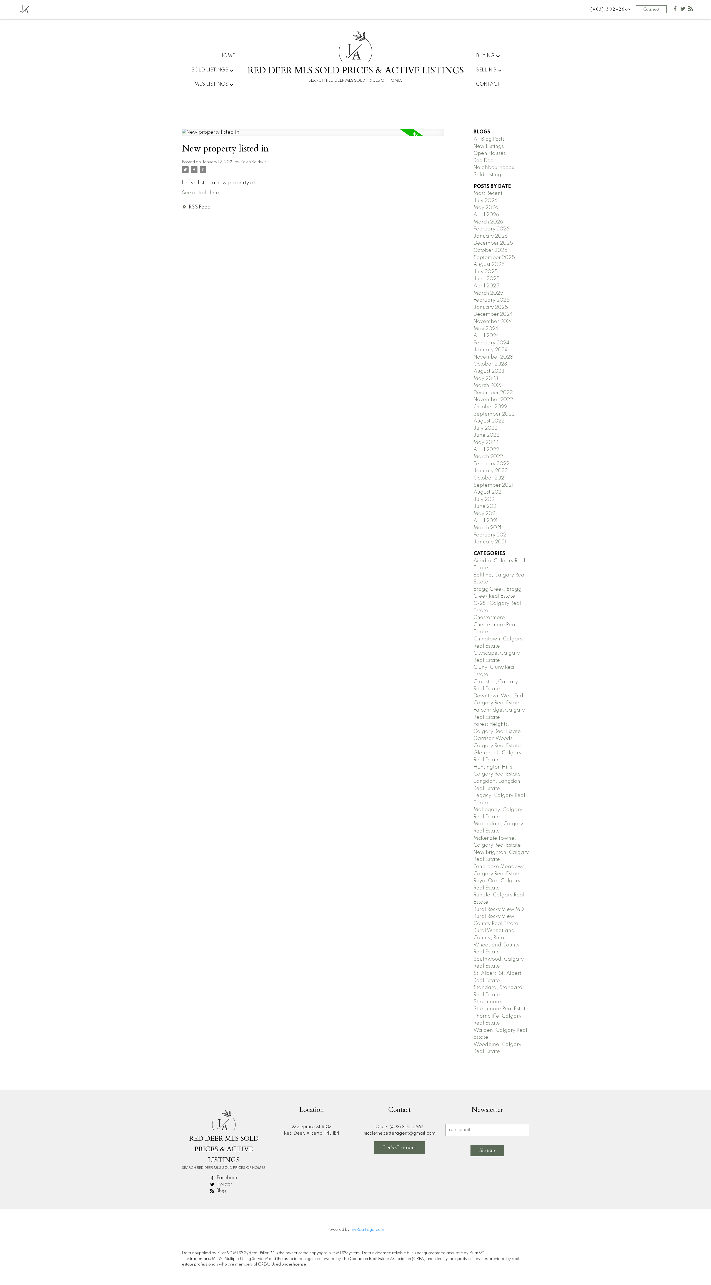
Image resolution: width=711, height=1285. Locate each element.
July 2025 (486, 271)
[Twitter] (682, 10)
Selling (486, 70)
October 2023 (490, 364)
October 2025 (490, 250)
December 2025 (493, 243)
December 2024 (493, 314)
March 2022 (488, 456)
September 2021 (493, 485)
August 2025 (489, 264)
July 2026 (485, 200)
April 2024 (486, 335)
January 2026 (491, 236)
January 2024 (491, 349)
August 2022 (489, 421)
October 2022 (490, 406)
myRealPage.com (367, 1230)
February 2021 (491, 535)
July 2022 (485, 428)
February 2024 (491, 343)
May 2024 (486, 328)
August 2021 (488, 492)
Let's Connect (399, 1147)
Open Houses (490, 153)
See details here (201, 192)
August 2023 (489, 371)
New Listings (489, 146)
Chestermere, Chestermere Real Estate (495, 624)
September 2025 (494, 257)
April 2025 (486, 286)
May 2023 (486, 378)
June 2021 (486, 506)
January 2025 (491, 307)
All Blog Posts (489, 139)
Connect (651, 9)
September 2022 (494, 414)
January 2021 (490, 542)
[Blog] (690, 10)
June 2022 (486, 435)
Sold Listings (489, 174)
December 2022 (493, 392)
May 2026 (486, 207)
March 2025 (488, 293)
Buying (485, 55)
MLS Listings (211, 84)
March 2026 (488, 222)
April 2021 (485, 520)
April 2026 (486, 214)
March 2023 (488, 385)
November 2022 (493, 399)
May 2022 (486, 442)
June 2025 (487, 278)
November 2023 (493, 357)
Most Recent (488, 193)
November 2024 (493, 321)
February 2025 (492, 300)
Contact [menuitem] (488, 84)
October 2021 (489, 478)
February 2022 (491, 463)
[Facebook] (675, 10)
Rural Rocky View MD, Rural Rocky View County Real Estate (499, 916)
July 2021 (485, 499)
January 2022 (491, 470)
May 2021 (485, 513)
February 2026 (491, 229)
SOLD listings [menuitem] (209, 70)
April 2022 (486, 449)
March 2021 (487, 527)
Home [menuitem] (227, 55)
